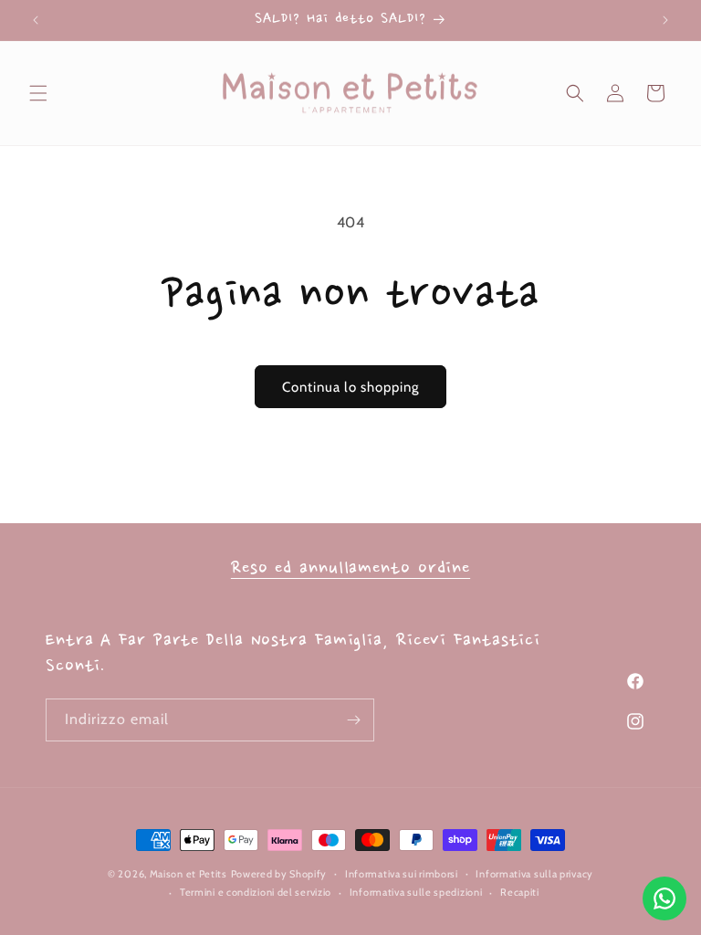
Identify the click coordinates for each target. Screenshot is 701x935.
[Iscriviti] (353, 720)
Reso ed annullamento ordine (350, 569)
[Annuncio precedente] (36, 20)
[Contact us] (664, 898)
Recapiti (519, 892)
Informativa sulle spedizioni (416, 892)
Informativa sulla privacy (534, 873)
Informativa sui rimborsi (401, 873)
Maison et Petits (188, 873)
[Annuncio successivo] (665, 20)
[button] (38, 93)
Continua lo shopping (350, 387)
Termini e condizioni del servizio (255, 892)
